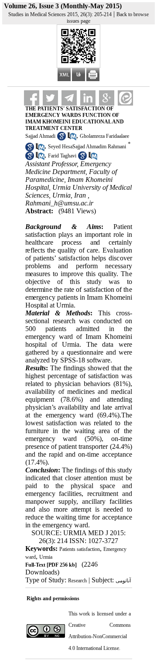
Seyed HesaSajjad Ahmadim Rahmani (87, 147)
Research (77, 581)
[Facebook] (31, 98)
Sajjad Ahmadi (40, 136)
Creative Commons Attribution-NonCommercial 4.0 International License (99, 636)
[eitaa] (125, 98)
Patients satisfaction (79, 549)
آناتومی (123, 581)
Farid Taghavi (62, 156)
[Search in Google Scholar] (61, 139)
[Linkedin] (88, 98)
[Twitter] (50, 98)
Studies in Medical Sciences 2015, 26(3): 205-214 (60, 14)
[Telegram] (69, 98)
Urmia (45, 557)
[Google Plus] (106, 98)
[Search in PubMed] (72, 139)
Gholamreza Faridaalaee (104, 136)
